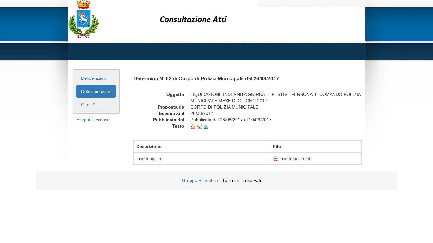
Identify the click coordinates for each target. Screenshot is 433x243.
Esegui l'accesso (93, 119)
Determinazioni (96, 91)
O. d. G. (89, 104)
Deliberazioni (94, 78)
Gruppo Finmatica (200, 180)
